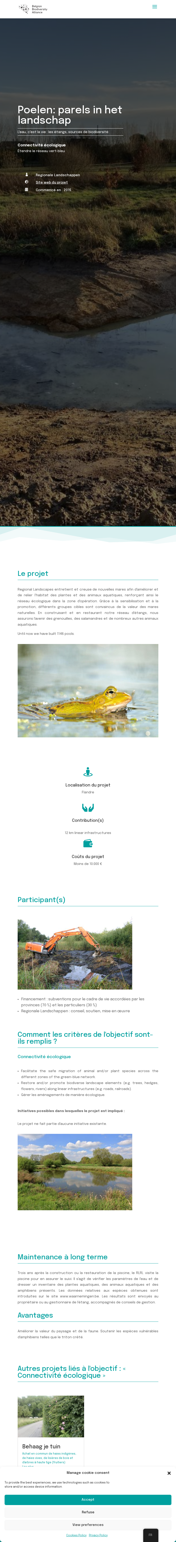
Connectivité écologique (42, 145)
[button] (169, 1473)
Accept (88, 1500)
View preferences (88, 1525)
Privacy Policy (98, 1535)
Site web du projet (52, 182)
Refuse (88, 1512)
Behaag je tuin (41, 1447)
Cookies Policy (76, 1535)
